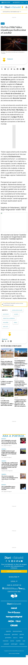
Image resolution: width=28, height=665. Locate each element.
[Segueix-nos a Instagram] (12, 561)
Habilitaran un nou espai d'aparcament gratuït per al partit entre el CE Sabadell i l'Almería (8, 453)
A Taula (22, 2)
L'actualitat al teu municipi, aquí (12, 11)
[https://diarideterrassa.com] (14, 612)
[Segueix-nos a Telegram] (17, 561)
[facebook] (3, 341)
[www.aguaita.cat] (8, 631)
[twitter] (5, 341)
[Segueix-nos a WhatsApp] (14, 561)
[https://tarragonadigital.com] (14, 617)
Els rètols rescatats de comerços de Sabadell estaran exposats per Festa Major (9, 478)
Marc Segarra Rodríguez (6, 445)
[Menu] (1, 7)
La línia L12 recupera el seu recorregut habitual (7, 383)
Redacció (10, 59)
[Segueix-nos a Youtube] (22, 561)
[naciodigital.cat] (17, 631)
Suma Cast (5, 326)
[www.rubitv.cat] (24, 640)
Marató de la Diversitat (9, 318)
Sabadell (3, 449)
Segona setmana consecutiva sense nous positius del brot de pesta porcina (20, 383)
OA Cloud (17, 653)
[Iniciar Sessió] (26, 7)
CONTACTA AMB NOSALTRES (14, 571)
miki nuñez (5, 322)
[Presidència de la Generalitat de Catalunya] (10, 588)
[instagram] (8, 341)
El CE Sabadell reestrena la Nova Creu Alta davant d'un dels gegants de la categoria (9, 442)
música (15, 322)
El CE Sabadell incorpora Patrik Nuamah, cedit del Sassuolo (8, 488)
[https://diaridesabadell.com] (14, 604)
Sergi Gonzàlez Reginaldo (7, 470)
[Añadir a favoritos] (23, 69)
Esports (3, 438)
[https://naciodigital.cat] (14, 608)
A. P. (2, 481)
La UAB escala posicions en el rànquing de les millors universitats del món (7, 403)
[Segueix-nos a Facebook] (6, 561)
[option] (14, 45)
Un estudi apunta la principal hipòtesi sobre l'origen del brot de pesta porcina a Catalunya (20, 364)
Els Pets (16, 314)
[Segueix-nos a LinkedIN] (19, 561)
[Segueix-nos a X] (9, 561)
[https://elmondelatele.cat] (14, 621)
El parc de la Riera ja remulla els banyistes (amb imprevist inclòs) (7, 363)
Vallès (2, 23)
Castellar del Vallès (17, 310)
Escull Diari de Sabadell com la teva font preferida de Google (13, 304)
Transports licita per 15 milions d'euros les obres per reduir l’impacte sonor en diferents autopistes (20, 403)
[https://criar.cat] (14, 626)
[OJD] (14, 595)
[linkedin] (11, 341)
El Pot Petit (6, 314)
